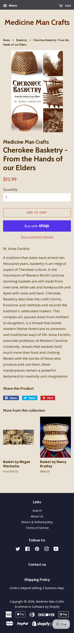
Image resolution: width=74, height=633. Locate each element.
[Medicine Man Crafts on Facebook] (27, 549)
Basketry (21, 40)
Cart (67, 5)
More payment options (37, 237)
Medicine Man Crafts (37, 22)
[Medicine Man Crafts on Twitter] (18, 549)
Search (37, 510)
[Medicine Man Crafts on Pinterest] (37, 549)
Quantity (10, 189)
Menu (12, 5)
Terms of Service (37, 528)
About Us (37, 516)
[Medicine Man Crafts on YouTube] (56, 549)
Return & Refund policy (37, 522)
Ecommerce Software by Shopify (37, 607)
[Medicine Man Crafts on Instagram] (46, 549)
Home (6, 40)
